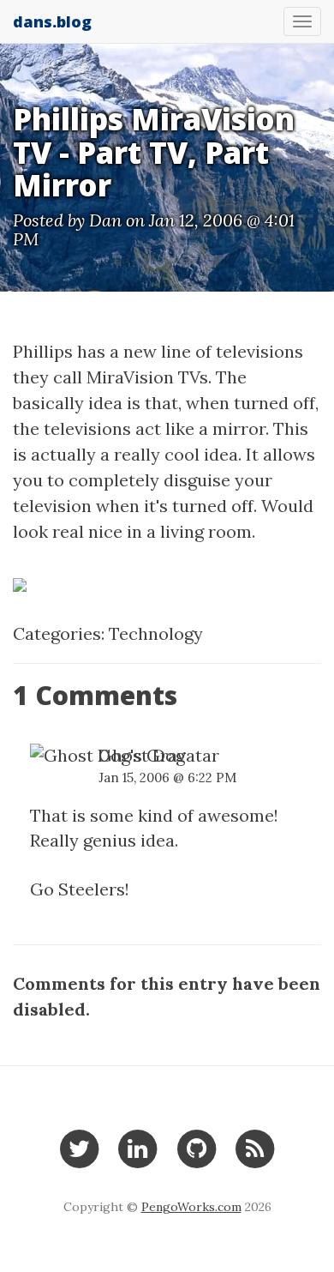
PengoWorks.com (191, 1207)
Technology (156, 633)
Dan (105, 220)
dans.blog (52, 21)
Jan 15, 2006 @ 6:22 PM (167, 777)
